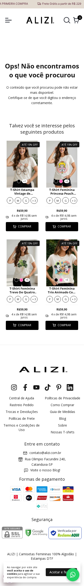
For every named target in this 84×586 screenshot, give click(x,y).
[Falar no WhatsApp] (72, 574)
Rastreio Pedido (22, 405)
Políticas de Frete (22, 418)
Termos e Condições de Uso (22, 427)
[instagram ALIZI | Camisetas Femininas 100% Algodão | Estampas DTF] (14, 387)
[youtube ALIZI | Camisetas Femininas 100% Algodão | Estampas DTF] (36, 387)
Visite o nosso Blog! (45, 470)
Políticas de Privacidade (62, 398)
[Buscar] (67, 21)
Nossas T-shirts (62, 432)
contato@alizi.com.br (45, 452)
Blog (62, 418)
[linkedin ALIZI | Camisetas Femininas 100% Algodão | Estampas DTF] (70, 387)
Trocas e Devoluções (22, 411)
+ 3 (34, 200)
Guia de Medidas (62, 411)
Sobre (62, 425)
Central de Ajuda (21, 398)
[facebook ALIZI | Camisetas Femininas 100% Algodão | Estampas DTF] (25, 387)
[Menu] (9, 20)
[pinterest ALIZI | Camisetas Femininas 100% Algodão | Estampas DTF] (59, 387)
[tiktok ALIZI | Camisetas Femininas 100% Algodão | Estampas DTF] (47, 387)
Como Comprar (62, 405)
